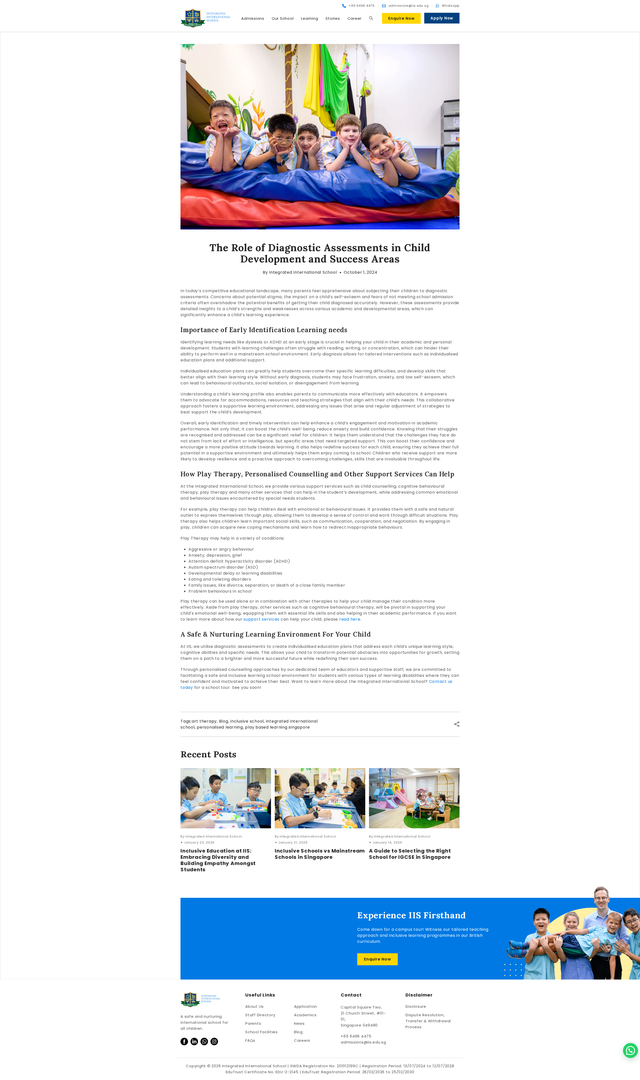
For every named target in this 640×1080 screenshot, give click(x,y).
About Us (254, 1006)
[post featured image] (225, 798)
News (299, 1023)
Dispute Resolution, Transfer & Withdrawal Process (428, 1021)
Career (355, 18)
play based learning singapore (277, 727)
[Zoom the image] (184, 1040)
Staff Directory (260, 1015)
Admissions (252, 18)
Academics (305, 1015)
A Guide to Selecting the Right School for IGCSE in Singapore (410, 854)
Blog (223, 721)
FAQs (250, 1040)
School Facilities (261, 1032)
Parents (253, 1023)
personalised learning (220, 727)
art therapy (204, 721)
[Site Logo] (205, 18)
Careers (302, 1040)
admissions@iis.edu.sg (363, 1042)
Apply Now (441, 18)
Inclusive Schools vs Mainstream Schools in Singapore (320, 854)
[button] (371, 18)
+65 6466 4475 (356, 1036)
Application (305, 1006)
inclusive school (247, 721)
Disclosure (416, 1006)
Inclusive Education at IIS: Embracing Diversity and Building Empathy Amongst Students (218, 860)
